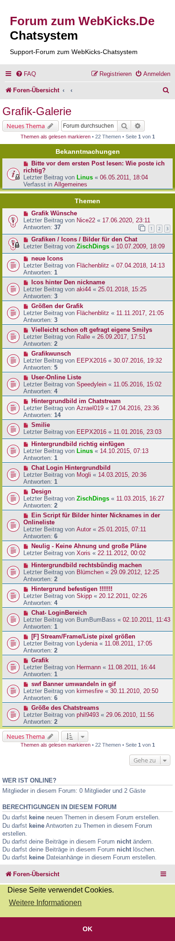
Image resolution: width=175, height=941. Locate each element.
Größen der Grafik (57, 305)
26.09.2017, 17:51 (121, 336)
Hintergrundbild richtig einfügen (78, 443)
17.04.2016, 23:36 (135, 408)
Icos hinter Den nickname (68, 282)
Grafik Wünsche (54, 213)
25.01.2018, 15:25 (122, 289)
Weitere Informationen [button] (45, 903)
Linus (85, 177)
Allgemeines (70, 184)
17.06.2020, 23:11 (126, 220)
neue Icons (47, 258)
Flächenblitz (93, 265)
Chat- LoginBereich (59, 612)
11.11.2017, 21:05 (140, 312)
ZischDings (93, 246)
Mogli (84, 474)
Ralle (83, 336)
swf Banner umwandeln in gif (73, 683)
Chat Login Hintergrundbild (71, 467)
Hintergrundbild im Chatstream (76, 401)
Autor (84, 529)
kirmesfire (90, 690)
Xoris (84, 552)
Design (41, 491)
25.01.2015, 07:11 (122, 529)
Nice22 (86, 220)
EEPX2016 (91, 360)
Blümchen (90, 572)
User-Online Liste (56, 377)
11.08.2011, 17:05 (128, 643)
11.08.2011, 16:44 (131, 667)
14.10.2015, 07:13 (124, 450)
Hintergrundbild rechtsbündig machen (86, 565)
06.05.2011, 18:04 (124, 177)
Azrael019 (90, 408)
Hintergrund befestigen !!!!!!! (71, 588)
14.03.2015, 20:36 (122, 474)
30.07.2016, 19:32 (137, 360)
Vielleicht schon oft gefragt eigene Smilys (91, 329)
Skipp (84, 595)
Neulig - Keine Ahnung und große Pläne (89, 546)
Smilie (40, 424)
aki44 (84, 289)
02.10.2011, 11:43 (146, 619)
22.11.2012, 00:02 (122, 552)
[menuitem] (25, 74)
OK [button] (87, 929)
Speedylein (91, 384)
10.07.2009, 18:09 (140, 246)
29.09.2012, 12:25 (135, 572)
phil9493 (88, 714)
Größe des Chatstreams (65, 707)
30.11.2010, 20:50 (134, 690)
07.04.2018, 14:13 (140, 265)
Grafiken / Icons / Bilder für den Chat (84, 239)
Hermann (89, 667)
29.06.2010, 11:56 (130, 714)
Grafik (40, 660)
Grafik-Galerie (36, 111)
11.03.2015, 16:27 (140, 498)
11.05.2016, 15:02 (137, 384)
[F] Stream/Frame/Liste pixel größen (83, 636)
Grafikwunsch (51, 353)
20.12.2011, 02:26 (123, 595)
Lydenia (87, 643)
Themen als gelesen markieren (56, 136)
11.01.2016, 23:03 (137, 431)
